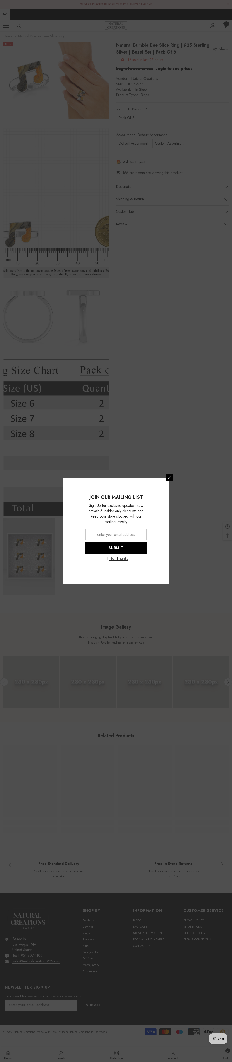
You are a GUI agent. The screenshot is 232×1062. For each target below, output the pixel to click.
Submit (169, 548)
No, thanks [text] (172, 558)
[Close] (222, 477)
